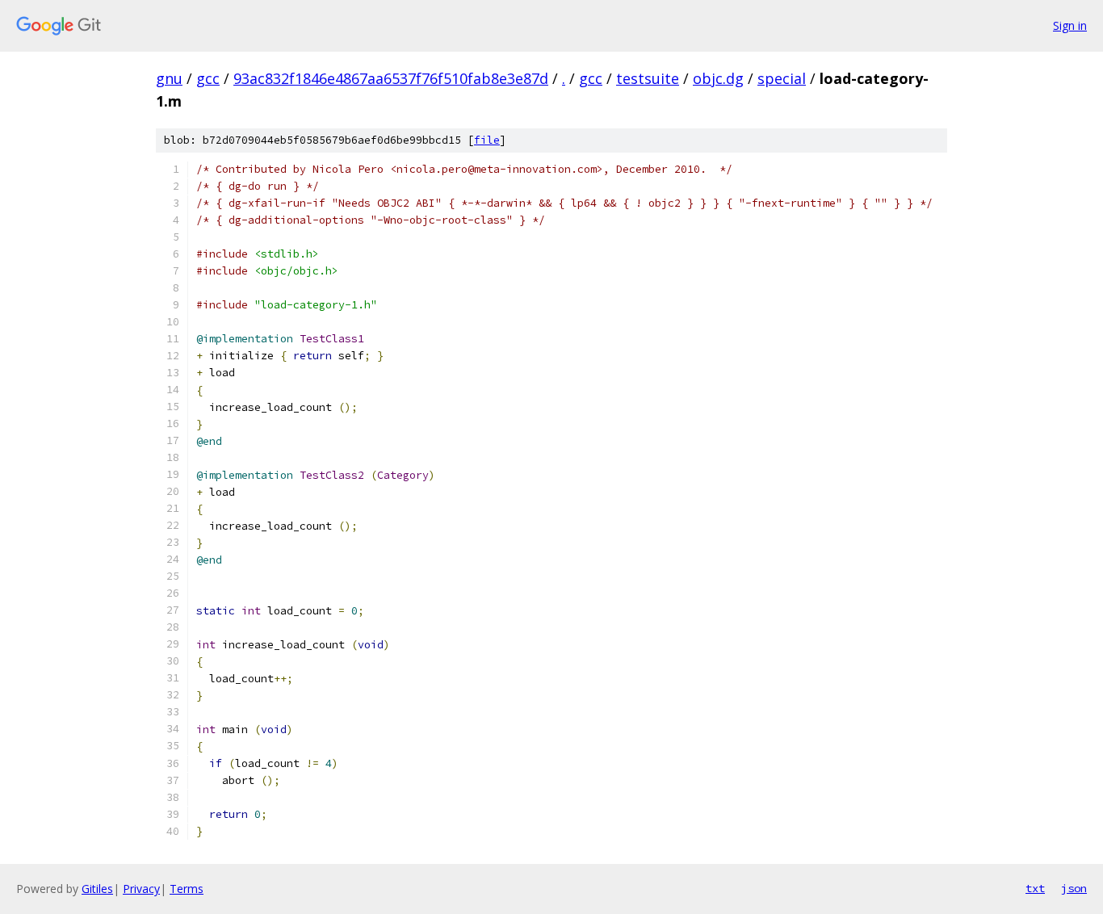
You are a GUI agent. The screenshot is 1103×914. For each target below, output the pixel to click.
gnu (169, 78)
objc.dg (718, 78)
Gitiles (97, 888)
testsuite (647, 78)
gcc (208, 78)
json (1074, 888)
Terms (186, 888)
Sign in (1070, 25)
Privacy (141, 888)
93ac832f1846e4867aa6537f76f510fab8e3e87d (390, 78)
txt (1035, 888)
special (781, 78)
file (487, 140)
